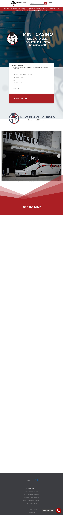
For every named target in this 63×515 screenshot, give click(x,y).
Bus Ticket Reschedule (31, 495)
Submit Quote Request (31, 498)
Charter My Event (31, 503)
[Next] (59, 156)
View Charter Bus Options (31, 500)
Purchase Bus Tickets (31, 492)
